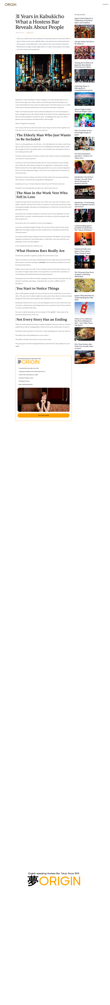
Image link (17, 92)
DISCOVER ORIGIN (43, 415)
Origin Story (30, 32)
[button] (21, 400)
